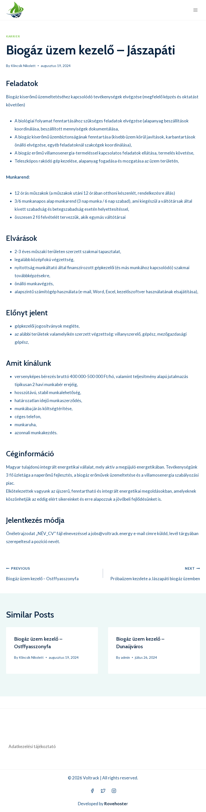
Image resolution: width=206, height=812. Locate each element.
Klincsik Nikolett (23, 66)
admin (125, 657)
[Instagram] (113, 790)
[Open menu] (195, 10)
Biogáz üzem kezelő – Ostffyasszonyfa (42, 573)
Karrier (13, 36)
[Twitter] (103, 790)
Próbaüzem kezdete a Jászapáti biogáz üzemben (155, 573)
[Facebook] (92, 790)
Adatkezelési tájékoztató (32, 746)
